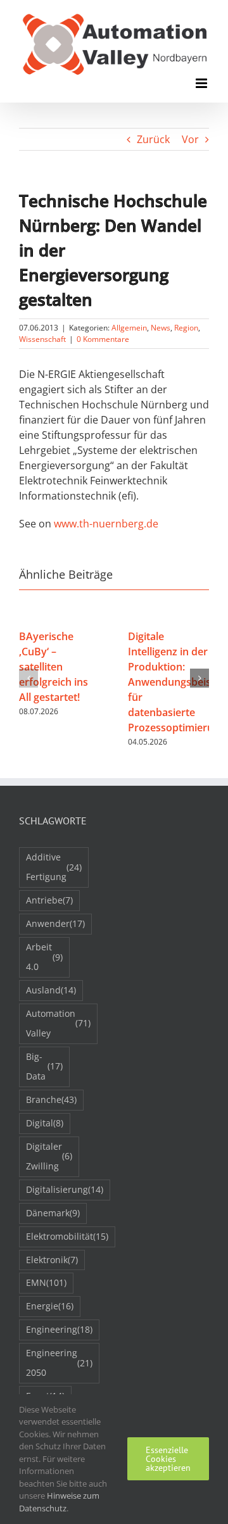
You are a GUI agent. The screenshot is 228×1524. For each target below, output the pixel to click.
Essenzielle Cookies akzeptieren (168, 1458)
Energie (49, 1306)
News (160, 327)
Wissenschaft (42, 339)
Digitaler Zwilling (49, 1156)
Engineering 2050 (59, 1362)
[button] (28, 678)
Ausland (51, 990)
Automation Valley (58, 1023)
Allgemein (129, 327)
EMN (46, 1282)
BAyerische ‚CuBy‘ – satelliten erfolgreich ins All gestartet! (53, 666)
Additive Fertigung (54, 867)
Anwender (55, 923)
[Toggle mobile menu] (202, 83)
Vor (190, 139)
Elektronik (52, 1260)
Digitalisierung (64, 1189)
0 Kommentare (103, 339)
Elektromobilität (67, 1236)
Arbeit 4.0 (44, 957)
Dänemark (53, 1213)
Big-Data (44, 1066)
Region (186, 327)
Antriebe (49, 900)
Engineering (59, 1329)
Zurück (153, 139)
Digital (44, 1123)
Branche (51, 1099)
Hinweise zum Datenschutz (59, 1502)
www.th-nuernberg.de (106, 524)
